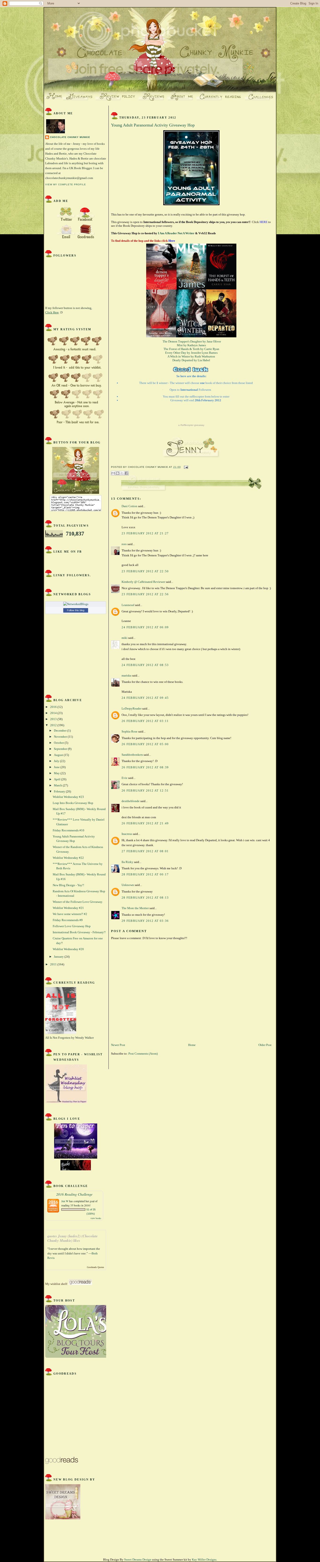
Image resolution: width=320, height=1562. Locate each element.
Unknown (128, 885)
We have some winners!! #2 (70, 914)
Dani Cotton (129, 506)
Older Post (265, 1045)
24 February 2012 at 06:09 (145, 627)
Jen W (64, 1201)
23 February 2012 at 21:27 (145, 533)
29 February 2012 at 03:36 (145, 920)
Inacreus (127, 834)
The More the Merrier (135, 908)
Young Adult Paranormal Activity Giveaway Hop (153, 125)
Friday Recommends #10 (68, 830)
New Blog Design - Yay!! (68, 885)
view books (95, 1218)
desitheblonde (131, 801)
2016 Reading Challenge (74, 1194)
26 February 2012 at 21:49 (145, 823)
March (58, 785)
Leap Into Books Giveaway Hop (73, 803)
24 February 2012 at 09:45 (145, 697)
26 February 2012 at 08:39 (145, 767)
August (59, 755)
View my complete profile (65, 184)
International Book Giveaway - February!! (79, 932)
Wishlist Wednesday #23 (68, 797)
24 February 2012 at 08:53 (145, 665)
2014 (53, 713)
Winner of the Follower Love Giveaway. (78, 902)
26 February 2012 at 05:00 (145, 744)
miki (124, 638)
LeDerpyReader (131, 708)
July (57, 761)
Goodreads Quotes (95, 1267)
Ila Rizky (127, 862)
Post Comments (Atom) (143, 1053)
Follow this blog (75, 610)
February (60, 791)
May (57, 773)
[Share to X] (122, 473)
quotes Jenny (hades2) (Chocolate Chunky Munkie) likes (72, 1238)
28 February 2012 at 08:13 (145, 897)
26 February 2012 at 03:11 (145, 721)
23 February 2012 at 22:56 (145, 594)
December (60, 730)
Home (192, 1045)
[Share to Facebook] (126, 473)
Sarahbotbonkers (132, 754)
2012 (53, 725)
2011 (53, 964)
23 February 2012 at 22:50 (145, 571)
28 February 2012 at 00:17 (145, 874)
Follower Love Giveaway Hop (72, 926)
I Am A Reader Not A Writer (176, 233)
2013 (53, 719)
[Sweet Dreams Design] (62, 1518)
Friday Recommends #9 (68, 920)
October (59, 742)
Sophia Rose (130, 731)
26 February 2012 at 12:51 (145, 790)
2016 (53, 707)
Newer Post (118, 1045)
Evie (124, 778)
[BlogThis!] (117, 473)
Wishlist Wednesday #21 (68, 908)
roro (124, 544)
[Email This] (113, 473)
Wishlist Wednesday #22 (68, 857)
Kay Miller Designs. (204, 1559)
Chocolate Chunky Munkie (70, 137)
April (57, 779)
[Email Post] (185, 467)
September (61, 749)
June (57, 767)
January (59, 956)
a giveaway (191, 425)
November (61, 736)
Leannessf (128, 605)
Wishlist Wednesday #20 (68, 949)
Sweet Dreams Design (137, 1559)
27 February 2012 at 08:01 (145, 851)
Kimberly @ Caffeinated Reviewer (143, 582)
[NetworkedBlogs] (75, 604)
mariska (126, 675)
